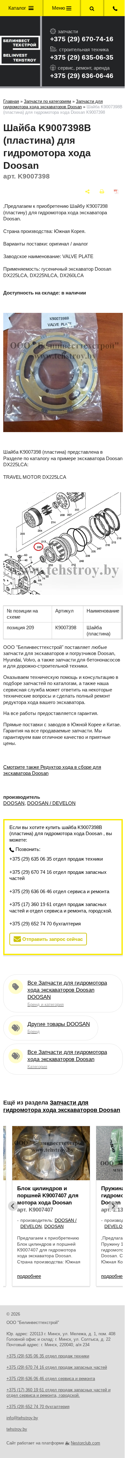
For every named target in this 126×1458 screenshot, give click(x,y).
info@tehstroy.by (22, 1417)
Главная (11, 101)
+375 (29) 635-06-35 (81, 57)
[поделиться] (87, 192)
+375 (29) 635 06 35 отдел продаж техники (56, 859)
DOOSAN (14, 803)
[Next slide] (113, 1206)
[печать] (102, 192)
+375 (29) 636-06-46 (81, 75)
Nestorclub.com (85, 1443)
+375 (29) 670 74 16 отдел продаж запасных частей (58, 875)
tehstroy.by (16, 1429)
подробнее (29, 1276)
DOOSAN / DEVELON (51, 803)
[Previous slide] (13, 1206)
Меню (59, 8)
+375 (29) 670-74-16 (81, 39)
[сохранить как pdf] (116, 192)
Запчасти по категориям (47, 101)
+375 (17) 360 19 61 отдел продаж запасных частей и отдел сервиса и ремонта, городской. (60, 907)
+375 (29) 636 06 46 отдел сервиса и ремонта (59, 891)
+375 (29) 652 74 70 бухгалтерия (45, 923)
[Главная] (20, 51)
